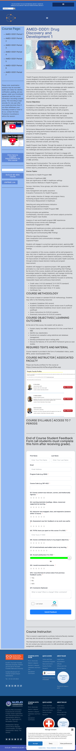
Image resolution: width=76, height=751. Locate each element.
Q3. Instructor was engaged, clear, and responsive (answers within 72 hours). (50, 512)
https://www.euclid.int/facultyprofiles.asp (43, 367)
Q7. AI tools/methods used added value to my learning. (48, 547)
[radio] (31, 498)
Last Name (54, 456)
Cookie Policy (42, 747)
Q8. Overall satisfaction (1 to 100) (41, 555)
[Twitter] (7, 686)
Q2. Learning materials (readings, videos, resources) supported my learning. (47, 503)
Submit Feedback (51, 612)
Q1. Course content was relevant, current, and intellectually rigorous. (50, 493)
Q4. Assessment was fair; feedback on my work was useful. (50, 521)
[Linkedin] (12, 686)
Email (32, 465)
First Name (33, 456)
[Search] (14, 8)
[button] (72, 730)
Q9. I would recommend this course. (42, 565)
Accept (35, 743)
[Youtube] (15, 686)
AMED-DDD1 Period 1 (14, 34)
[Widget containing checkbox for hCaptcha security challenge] (44, 603)
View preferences (66, 743)
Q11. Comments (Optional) (39, 588)
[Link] (21, 686)
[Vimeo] (18, 686)
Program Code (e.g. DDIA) (38, 474)
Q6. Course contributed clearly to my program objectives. (49, 540)
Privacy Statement (51, 747)
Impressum (60, 747)
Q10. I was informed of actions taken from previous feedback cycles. (47, 574)
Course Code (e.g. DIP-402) (39, 483)
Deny (50, 743)
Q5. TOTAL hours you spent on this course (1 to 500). (48, 530)
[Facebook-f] (9, 686)
